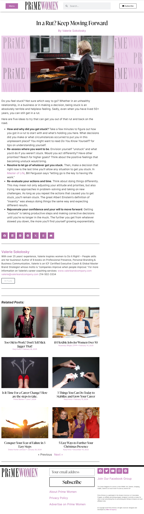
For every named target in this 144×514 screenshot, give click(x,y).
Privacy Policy (58, 498)
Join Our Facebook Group (114, 478)
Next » (58, 454)
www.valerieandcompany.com (75, 270)
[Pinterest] (125, 471)
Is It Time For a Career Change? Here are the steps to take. (24, 394)
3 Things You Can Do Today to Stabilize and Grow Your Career (76, 394)
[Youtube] (113, 471)
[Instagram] (119, 471)
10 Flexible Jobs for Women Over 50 (76, 342)
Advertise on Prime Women (67, 504)
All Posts (8, 280)
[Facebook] (100, 471)
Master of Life (16, 173)
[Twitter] (106, 471)
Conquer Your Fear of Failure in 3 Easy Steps (24, 445)
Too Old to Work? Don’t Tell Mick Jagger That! (24, 344)
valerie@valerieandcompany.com (20, 274)
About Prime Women (63, 491)
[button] (4, 235)
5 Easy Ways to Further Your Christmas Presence (76, 445)
